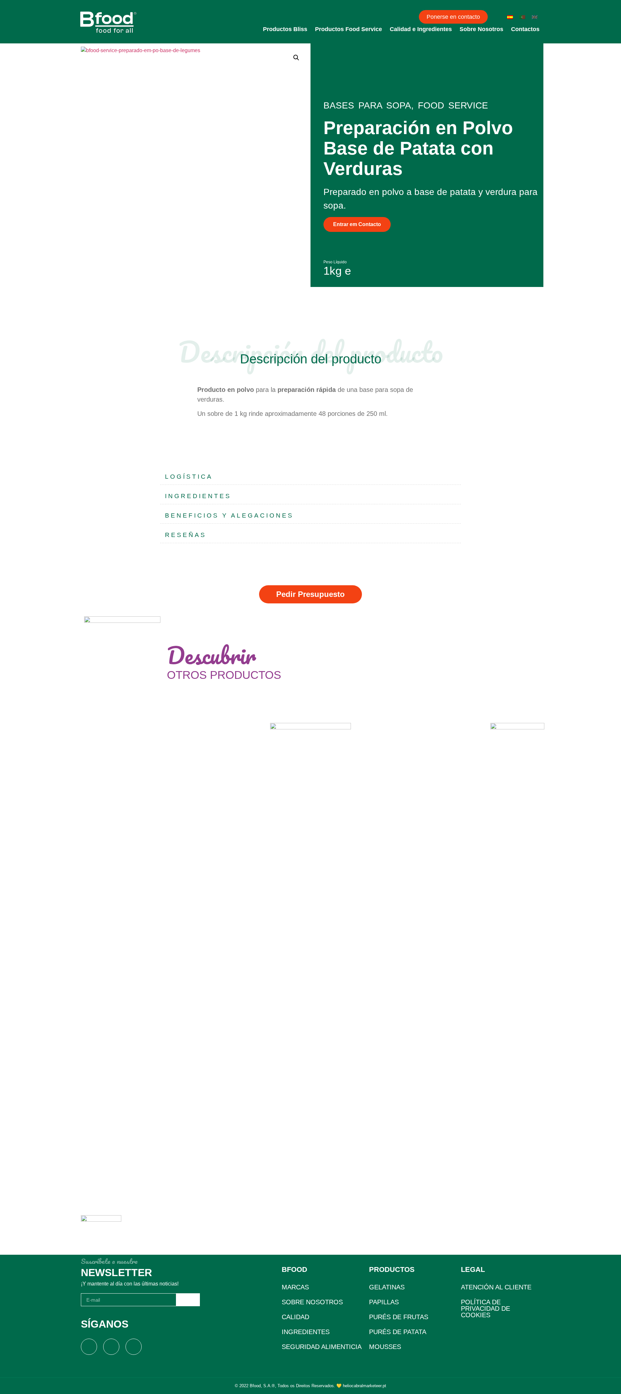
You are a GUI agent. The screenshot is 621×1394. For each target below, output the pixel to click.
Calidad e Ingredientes (421, 29)
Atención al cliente (496, 1287)
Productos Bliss (285, 29)
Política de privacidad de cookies (485, 1308)
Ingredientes (306, 1331)
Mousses (385, 1346)
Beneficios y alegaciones (229, 515)
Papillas (384, 1302)
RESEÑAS (185, 534)
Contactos (525, 29)
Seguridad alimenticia (322, 1346)
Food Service (453, 105)
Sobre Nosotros (481, 29)
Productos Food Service (348, 29)
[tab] (310, 477)
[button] (453, 17)
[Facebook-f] (89, 1347)
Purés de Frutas (398, 1316)
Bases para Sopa (367, 105)
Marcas (295, 1287)
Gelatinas (387, 1287)
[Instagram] (111, 1347)
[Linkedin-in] (133, 1347)
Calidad (295, 1316)
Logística (189, 476)
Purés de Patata (397, 1331)
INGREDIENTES (198, 496)
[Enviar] (188, 1299)
